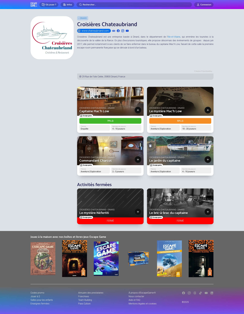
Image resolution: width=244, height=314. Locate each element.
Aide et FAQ (134, 300)
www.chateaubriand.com (95, 30)
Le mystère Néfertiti (94, 213)
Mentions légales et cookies (142, 303)
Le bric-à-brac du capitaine (168, 213)
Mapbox (198, 71)
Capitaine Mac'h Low (94, 111)
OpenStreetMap (207, 71)
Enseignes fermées (39, 303)
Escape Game (33, 4)
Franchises (83, 296)
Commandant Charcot (95, 160)
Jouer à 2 (35, 296)
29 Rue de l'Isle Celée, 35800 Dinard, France (103, 76)
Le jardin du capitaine (164, 160)
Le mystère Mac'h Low (165, 111)
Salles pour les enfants (41, 300)
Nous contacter (136, 296)
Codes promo (37, 292)
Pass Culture (84, 303)
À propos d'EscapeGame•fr (142, 292)
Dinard (83, 18)
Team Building (85, 300)
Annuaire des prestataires (90, 292)
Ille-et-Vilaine (174, 36)
